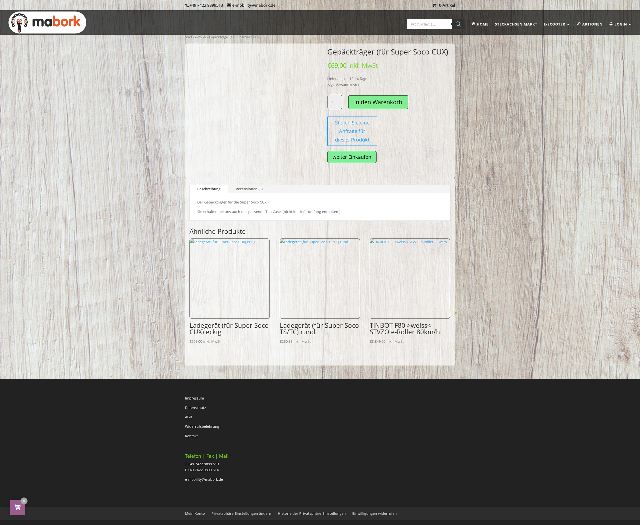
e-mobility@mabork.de (204, 479)
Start (188, 37)
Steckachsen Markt (516, 24)
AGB (188, 416)
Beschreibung (208, 188)
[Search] (458, 24)
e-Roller (200, 37)
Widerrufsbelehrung (202, 426)
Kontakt (191, 436)
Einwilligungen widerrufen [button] (374, 513)
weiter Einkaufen (351, 157)
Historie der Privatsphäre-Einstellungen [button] (312, 513)
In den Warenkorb (378, 102)
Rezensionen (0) (249, 188)
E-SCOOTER (554, 24)
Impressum (194, 398)
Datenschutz (195, 407)
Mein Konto (195, 513)
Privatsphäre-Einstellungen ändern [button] (241, 513)
